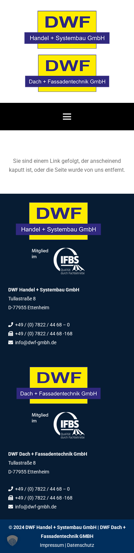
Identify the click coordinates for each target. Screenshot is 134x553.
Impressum (52, 545)
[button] (67, 116)
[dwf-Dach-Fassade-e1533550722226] (67, 73)
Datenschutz (80, 545)
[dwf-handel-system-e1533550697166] (67, 30)
